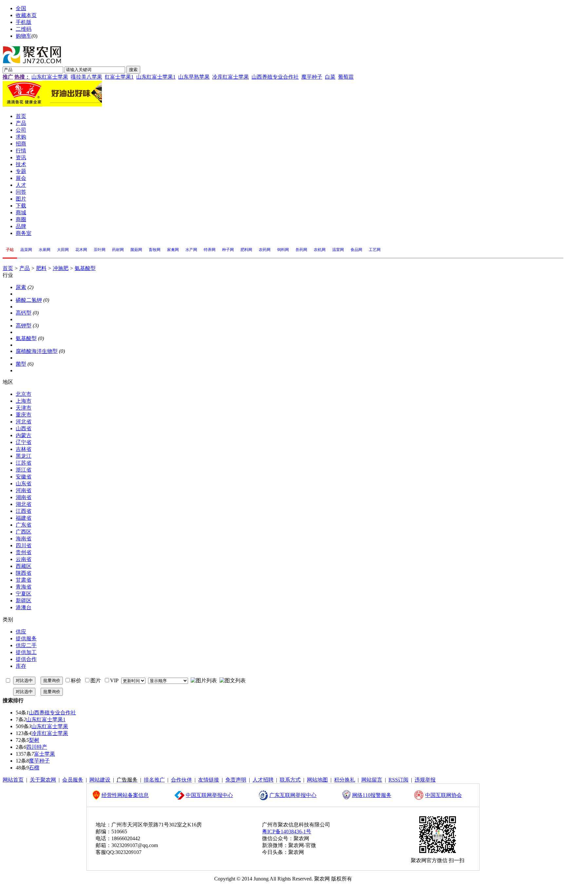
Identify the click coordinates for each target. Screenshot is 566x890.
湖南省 (23, 497)
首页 (8, 268)
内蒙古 (23, 435)
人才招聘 (263, 780)
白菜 (330, 77)
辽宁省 (23, 442)
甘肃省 (23, 580)
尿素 (21, 287)
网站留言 (371, 780)
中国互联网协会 (443, 795)
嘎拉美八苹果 (86, 77)
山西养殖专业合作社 (275, 77)
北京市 (23, 394)
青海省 (23, 587)
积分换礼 (344, 780)
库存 (21, 666)
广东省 (23, 525)
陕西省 (23, 573)
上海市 (23, 401)
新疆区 (23, 600)
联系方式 (290, 780)
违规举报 (425, 780)
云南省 (23, 559)
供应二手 (26, 645)
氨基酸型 (85, 268)
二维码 (23, 29)
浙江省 (23, 470)
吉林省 (23, 449)
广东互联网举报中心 (292, 795)
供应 (21, 631)
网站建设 (99, 780)
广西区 (23, 531)
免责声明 (235, 780)
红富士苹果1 (119, 77)
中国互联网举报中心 (209, 795)
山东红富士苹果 (49, 77)
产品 (24, 268)
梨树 (34, 740)
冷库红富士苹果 (230, 77)
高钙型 (23, 313)
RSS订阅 (398, 780)
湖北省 (23, 504)
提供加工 (26, 652)
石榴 (34, 767)
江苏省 (23, 463)
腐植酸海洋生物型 (37, 351)
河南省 (23, 490)
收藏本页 (26, 15)
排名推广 (154, 780)
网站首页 (13, 780)
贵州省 (23, 552)
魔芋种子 (311, 77)
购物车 (23, 36)
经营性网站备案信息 (125, 795)
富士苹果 (44, 754)
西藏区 (23, 566)
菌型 (21, 364)
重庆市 (23, 414)
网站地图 (317, 780)
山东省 (23, 483)
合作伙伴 (181, 780)
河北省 (23, 421)
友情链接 (208, 780)
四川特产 (36, 747)
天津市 (23, 408)
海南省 (23, 538)
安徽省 (23, 476)
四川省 (23, 545)
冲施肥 (60, 268)
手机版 (23, 22)
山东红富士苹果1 (156, 77)
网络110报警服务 (371, 795)
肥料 (41, 268)
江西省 (23, 511)
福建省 (23, 518)
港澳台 (23, 607)
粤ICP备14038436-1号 (286, 831)
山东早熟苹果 (194, 77)
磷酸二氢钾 (29, 300)
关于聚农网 (43, 780)
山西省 (23, 428)
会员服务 (72, 780)
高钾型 (23, 325)
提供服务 (26, 638)
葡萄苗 (346, 77)
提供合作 (26, 659)
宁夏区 (23, 593)
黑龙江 (23, 456)
